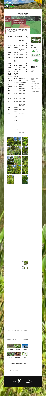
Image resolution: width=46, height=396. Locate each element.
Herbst (39, 83)
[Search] (40, 10)
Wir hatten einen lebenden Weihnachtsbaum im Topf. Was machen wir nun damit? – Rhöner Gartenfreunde (19, 368)
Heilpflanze (36, 83)
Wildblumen (39, 88)
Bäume (15, 330)
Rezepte (32, 86)
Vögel (35, 88)
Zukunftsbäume (25, 330)
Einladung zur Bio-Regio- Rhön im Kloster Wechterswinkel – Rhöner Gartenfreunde (18, 363)
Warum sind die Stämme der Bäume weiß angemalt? (10, 349)
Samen (37, 86)
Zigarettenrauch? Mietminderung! (35, 78)
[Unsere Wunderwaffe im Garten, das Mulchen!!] (17, 354)
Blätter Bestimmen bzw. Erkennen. (25, 357)
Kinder (32, 84)
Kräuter (39, 84)
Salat (35, 86)
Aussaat (35, 81)
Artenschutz (12, 330)
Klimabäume (18, 330)
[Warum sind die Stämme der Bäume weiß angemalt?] (10, 346)
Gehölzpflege (32, 73)
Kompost (37, 84)
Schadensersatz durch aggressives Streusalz (35, 70)
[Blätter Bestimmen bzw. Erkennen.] (25, 354)
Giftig (34, 83)
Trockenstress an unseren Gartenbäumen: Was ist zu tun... (36, 40)
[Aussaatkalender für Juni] (10, 354)
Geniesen (32, 83)
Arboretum (9, 330)
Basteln (37, 81)
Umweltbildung (32, 88)
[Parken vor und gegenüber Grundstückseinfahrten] (33, 67)
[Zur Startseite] (4, 10)
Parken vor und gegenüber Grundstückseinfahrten (38, 67)
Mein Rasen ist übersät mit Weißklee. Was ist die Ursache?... (18, 349)
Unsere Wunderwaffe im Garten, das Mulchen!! (17, 357)
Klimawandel (21, 330)
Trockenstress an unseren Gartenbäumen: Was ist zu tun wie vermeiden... (25, 349)
